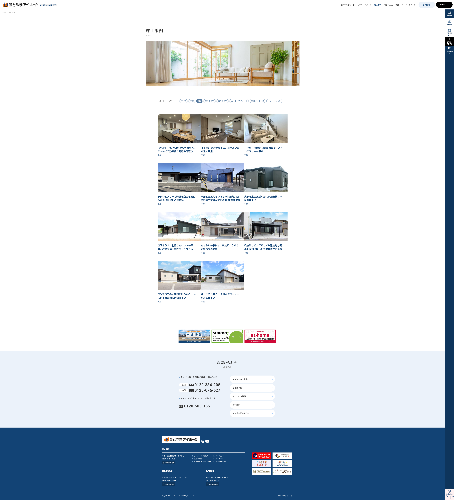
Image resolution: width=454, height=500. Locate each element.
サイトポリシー (284, 495)
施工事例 (377, 4)
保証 (397, 4)
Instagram (450, 52)
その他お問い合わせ (241, 413)
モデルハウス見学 (240, 379)
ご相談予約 (237, 387)
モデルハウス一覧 (364, 4)
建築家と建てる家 (348, 4)
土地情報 (449, 24)
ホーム (4, 12)
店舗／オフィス (257, 101)
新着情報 (449, 16)
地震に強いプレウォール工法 (449, 496)
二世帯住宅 (209, 101)
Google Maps (169, 462)
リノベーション (274, 101)
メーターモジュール (239, 101)
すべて (183, 101)
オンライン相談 (239, 396)
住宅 (192, 101)
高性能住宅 (222, 101)
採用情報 (426, 4)
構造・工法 (388, 4)
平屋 (199, 101)
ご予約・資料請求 (449, 43)
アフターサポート (409, 4)
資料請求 (236, 404)
